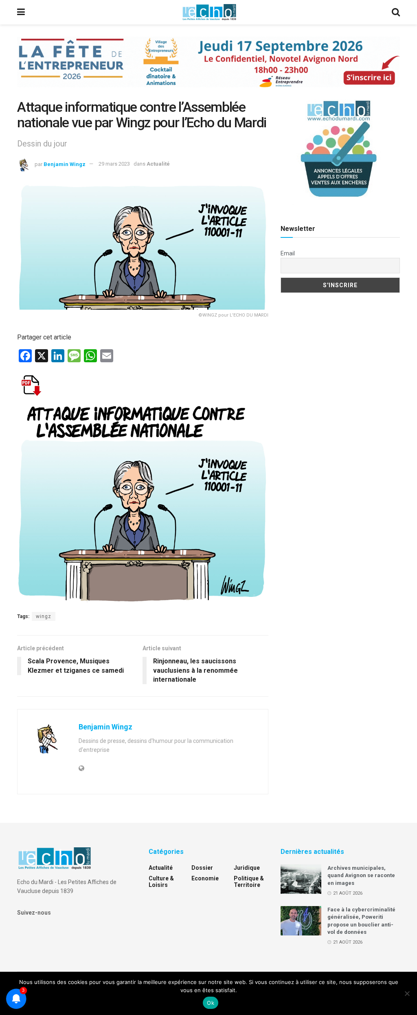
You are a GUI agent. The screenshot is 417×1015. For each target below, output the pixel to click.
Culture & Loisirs (161, 881)
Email (288, 253)
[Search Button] (396, 12)
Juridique (247, 867)
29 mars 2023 (114, 164)
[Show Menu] (21, 12)
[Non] (407, 993)
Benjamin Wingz (65, 164)
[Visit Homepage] (209, 12)
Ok (210, 1002)
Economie (205, 878)
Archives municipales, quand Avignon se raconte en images (361, 875)
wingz (43, 616)
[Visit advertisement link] (208, 68)
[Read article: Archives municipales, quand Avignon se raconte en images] (301, 879)
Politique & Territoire (249, 881)
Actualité (158, 164)
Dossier (202, 867)
